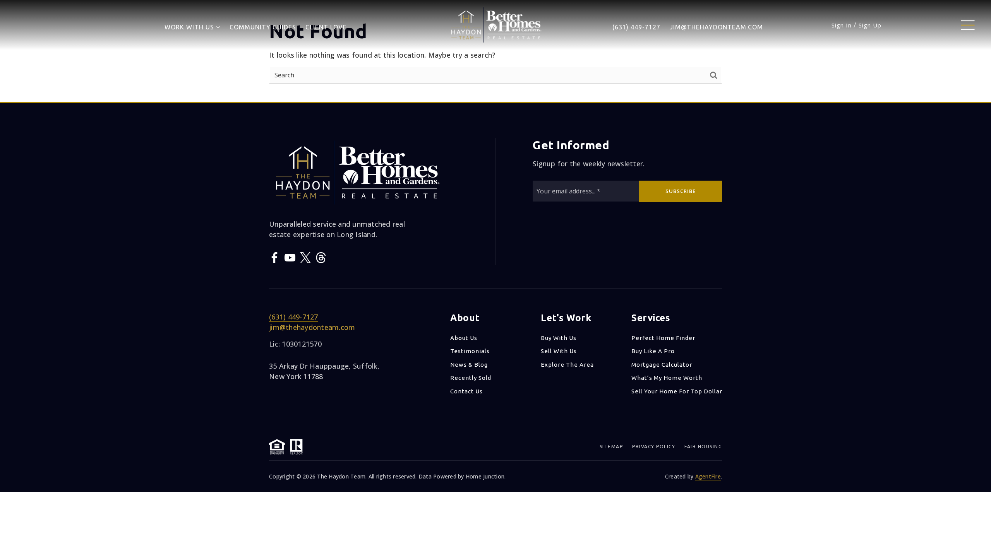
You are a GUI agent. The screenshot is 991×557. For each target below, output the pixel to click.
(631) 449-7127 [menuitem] (636, 27)
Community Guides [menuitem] (263, 27)
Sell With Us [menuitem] (559, 351)
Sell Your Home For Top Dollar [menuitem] (676, 391)
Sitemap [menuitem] (611, 446)
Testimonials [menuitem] (470, 351)
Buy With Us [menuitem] (558, 338)
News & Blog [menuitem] (469, 364)
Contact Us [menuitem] (466, 391)
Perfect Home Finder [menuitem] (663, 338)
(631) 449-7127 (293, 316)
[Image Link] (968, 24)
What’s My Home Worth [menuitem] (666, 377)
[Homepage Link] (495, 24)
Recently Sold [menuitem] (470, 377)
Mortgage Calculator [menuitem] (661, 364)
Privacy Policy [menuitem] (653, 446)
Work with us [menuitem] (190, 27)
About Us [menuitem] (463, 338)
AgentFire (708, 476)
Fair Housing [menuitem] (703, 446)
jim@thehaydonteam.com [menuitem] (716, 27)
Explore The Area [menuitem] (567, 364)
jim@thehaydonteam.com (312, 327)
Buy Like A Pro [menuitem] (653, 351)
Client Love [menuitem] (326, 27)
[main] (495, 51)
